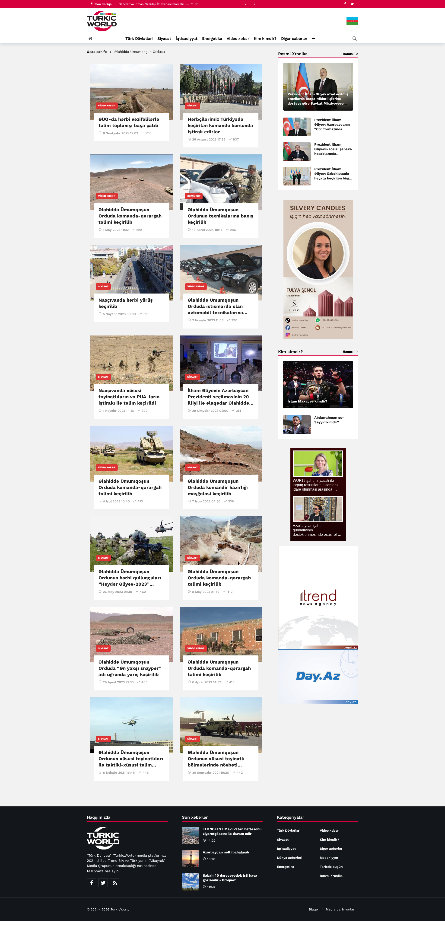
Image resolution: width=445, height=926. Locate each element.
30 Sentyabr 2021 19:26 (210, 772)
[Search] (354, 38)
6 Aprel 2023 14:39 (206, 682)
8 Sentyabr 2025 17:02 (120, 133)
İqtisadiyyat (286, 848)
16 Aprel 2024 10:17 (207, 230)
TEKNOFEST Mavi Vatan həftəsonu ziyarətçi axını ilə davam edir (164, 4)
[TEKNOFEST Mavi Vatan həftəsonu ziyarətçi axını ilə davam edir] (190, 835)
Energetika (285, 867)
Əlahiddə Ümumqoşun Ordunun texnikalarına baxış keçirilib (220, 216)
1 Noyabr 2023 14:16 (118, 410)
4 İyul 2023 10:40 (116, 501)
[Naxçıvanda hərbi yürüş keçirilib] (131, 272)
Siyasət (192, 105)
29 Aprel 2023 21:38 (118, 682)
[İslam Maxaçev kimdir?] (318, 385)
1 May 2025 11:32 (116, 230)
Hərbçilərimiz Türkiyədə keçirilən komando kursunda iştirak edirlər (220, 125)
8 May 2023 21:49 (205, 592)
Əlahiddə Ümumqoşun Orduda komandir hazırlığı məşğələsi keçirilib (218, 487)
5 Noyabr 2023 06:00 (119, 314)
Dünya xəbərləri (289, 857)
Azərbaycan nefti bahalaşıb (226, 852)
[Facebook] (345, 4)
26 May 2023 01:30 (117, 592)
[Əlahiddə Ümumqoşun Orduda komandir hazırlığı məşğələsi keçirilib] (221, 454)
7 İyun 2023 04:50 (206, 501)
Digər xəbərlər (331, 848)
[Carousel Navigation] (250, 4)
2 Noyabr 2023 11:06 (208, 320)
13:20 (211, 859)
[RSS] (114, 882)
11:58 (211, 887)
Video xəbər (106, 105)
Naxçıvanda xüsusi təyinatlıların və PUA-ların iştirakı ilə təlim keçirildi (129, 397)
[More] (313, 38)
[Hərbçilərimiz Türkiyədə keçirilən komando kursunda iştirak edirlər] (221, 92)
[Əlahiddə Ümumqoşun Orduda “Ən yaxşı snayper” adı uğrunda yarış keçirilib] (131, 634)
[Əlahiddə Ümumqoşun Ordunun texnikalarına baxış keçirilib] (221, 182)
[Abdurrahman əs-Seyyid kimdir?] (297, 424)
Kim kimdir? (329, 839)
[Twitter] (352, 4)
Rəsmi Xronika (331, 876)
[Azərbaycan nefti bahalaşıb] (190, 858)
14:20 (211, 840)
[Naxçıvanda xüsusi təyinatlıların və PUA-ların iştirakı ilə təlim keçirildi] (131, 363)
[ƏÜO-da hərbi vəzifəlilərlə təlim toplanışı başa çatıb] (131, 92)
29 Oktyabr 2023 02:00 (210, 410)
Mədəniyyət (329, 857)
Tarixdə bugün (331, 867)
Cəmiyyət (193, 196)
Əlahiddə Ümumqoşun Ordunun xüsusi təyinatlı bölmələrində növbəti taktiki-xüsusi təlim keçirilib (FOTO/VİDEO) (216, 765)
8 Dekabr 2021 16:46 (119, 772)
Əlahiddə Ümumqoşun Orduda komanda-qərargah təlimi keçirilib (130, 216)
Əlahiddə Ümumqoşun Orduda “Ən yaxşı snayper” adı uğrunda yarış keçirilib (130, 668)
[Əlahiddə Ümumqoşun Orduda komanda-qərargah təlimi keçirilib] (131, 182)
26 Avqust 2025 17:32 (208, 139)
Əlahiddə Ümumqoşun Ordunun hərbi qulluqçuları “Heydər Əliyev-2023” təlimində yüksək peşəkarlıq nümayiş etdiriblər (132, 584)
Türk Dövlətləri (288, 830)
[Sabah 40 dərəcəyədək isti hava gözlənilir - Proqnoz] (190, 882)
